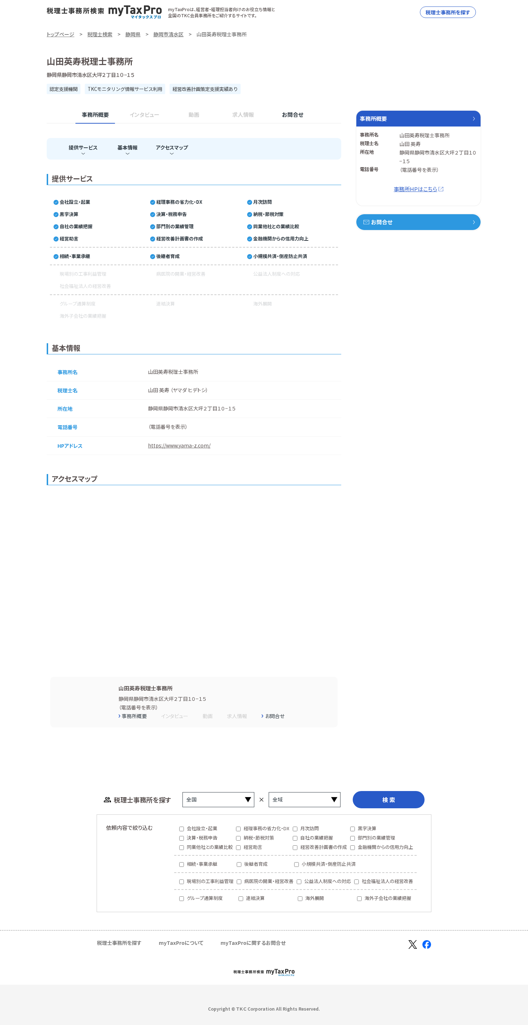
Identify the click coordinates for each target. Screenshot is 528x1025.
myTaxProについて (181, 942)
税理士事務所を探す (448, 12)
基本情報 (127, 147)
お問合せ (292, 114)
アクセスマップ (172, 147)
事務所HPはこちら (415, 189)
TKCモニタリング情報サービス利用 (125, 89)
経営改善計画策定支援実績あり (205, 89)
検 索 (388, 799)
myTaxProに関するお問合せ (253, 942)
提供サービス (83, 147)
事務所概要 (95, 114)
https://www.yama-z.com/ (179, 445)
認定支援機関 (64, 89)
